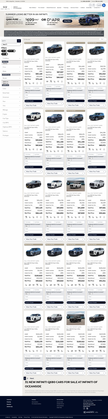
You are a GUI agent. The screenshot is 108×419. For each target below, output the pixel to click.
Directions (9, 404)
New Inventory (35, 402)
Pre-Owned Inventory (36, 403)
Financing (9, 402)
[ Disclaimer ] (99, 29)
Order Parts (59, 407)
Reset (4, 44)
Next (32, 378)
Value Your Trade (31, 105)
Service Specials (60, 405)
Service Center (60, 402)
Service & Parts (60, 399)
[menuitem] (11, 62)
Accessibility (14, 417)
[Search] (19, 40)
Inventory (34, 399)
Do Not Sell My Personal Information (39, 417)
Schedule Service (60, 403)
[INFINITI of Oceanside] (11, 7)
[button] (33, 7)
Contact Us (9, 399)
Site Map (20, 417)
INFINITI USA (10, 406)
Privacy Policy (27, 417)
